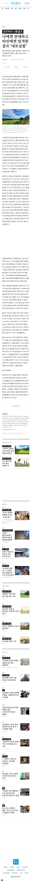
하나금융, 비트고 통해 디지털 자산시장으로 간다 (10, 776)
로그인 (27, 3)
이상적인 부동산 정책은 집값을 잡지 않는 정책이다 (10, 661)
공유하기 (16, 406)
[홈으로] (16, 862)
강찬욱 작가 (5, 59)
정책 (24, 8)
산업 (12, 8)
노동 (28, 8)
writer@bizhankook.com (8, 429)
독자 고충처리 (25, 867)
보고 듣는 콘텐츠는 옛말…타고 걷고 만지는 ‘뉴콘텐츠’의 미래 (10, 809)
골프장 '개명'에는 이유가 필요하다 (10, 626)
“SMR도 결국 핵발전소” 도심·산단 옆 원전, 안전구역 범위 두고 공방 (10, 792)
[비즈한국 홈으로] (16, 3)
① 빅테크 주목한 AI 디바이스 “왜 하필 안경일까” (9, 760)
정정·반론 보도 (15, 873)
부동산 (20, 8)
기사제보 (18, 867)
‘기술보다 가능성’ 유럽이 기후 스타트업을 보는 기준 (10, 742)
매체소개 (6, 867)
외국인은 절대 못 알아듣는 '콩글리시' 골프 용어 (10, 610)
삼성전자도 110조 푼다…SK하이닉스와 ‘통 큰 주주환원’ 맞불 (10, 726)
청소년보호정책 (6, 873)
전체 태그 (27, 873)
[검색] (7, 3)
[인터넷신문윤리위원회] (15, 876)
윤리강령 (12, 867)
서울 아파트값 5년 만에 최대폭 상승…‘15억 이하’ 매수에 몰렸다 (10, 710)
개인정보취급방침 (10, 870)
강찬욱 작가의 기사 (7, 442)
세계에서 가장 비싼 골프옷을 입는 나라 (8, 594)
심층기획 (7, 8)
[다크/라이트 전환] (3, 3)
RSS (21, 873)
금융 (16, 8)
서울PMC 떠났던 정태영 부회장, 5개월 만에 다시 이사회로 (10, 693)
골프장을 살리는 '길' (9, 640)
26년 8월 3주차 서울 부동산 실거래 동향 (9, 678)
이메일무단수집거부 (20, 870)
